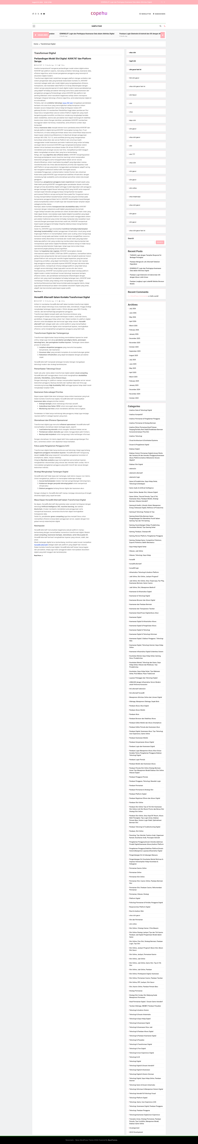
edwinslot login (134, 477)
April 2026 (132, 321)
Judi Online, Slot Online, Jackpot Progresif (143, 576)
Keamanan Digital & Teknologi (139, 630)
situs (131, 112)
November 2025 (134, 343)
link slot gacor (134, 78)
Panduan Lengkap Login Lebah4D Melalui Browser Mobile (159, 34)
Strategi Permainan (135, 991)
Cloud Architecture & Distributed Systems (143, 440)
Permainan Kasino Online (138, 868)
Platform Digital (134, 898)
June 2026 (132, 313)
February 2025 (134, 381)
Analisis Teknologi (135, 436)
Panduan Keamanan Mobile (138, 738)
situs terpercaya (134, 197)
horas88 (132, 559)
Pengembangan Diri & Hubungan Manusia (143, 855)
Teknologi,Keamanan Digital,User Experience (144, 1115)
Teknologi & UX (134, 1057)
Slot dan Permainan (136, 920)
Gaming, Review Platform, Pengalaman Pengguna (146, 536)
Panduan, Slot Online (136, 831)
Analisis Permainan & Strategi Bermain (142, 423)
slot (130, 103)
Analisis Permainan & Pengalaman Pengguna (144, 419)
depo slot (132, 120)
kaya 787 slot (68, 103)
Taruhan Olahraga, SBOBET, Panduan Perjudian (145, 1006)
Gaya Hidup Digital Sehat (137, 547)
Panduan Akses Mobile (137, 710)
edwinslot (132, 469)
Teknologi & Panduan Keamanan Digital (142, 1036)
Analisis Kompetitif (136, 414)
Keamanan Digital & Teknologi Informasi (143, 634)
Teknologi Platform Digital (138, 1098)
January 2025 (133, 385)
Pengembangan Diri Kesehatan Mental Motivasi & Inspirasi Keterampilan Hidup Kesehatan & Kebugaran (146, 861)
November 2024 (134, 394)
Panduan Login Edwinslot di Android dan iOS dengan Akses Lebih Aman (127, 2)
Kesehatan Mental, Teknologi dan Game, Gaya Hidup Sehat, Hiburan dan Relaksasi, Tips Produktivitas (145, 665)
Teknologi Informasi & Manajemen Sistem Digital (146, 1089)
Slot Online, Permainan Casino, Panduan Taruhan (146, 978)
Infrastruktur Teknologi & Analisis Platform (144, 572)
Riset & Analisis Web (136, 911)
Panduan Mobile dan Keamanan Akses (142, 764)
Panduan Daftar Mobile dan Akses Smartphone (145, 723)
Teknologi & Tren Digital (137, 1048)
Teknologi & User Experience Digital (141, 1053)
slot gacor (132, 129)
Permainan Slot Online (137, 877)
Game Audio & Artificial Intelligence (141, 488)
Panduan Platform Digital (137, 794)
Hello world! (154, 296)
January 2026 (133, 334)
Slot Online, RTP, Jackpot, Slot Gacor (141, 982)
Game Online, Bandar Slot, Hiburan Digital (143, 492)
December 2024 (134, 389)
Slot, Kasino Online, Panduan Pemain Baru (143, 987)
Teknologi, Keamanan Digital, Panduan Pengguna (146, 1106)
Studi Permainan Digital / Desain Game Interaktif (146, 1002)
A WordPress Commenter (138, 296)
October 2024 (133, 398)
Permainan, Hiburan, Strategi (139, 894)
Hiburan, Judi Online (136, 551)
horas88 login (134, 568)
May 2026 (132, 317)
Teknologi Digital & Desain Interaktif (141, 1066)
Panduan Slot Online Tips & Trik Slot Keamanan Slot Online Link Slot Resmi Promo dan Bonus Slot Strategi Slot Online (146, 809)
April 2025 (132, 372)
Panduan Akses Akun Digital (139, 706)
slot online (133, 188)
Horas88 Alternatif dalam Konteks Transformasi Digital (62, 297)
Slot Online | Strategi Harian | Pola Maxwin (143, 928)
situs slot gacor (134, 137)
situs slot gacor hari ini (137, 86)
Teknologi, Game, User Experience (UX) (142, 1102)
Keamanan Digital (135, 617)
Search (131, 238)
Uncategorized (134, 1128)
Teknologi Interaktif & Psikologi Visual (142, 1093)
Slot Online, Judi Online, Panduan (140, 969)
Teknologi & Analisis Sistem (139, 1010)
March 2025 (133, 377)
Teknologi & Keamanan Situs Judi (140, 1027)
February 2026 (134, 330)
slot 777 (132, 154)
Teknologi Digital (135, 1061)
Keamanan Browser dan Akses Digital (142, 600)
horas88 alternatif (41, 545)
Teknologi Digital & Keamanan (139, 1070)
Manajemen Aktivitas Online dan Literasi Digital (145, 697)
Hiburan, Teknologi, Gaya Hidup (140, 555)
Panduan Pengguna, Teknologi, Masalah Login (145, 781)
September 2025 (134, 351)
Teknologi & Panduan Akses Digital (141, 1031)
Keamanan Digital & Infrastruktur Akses (142, 621)
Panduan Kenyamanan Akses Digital (141, 742)
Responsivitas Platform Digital (139, 907)
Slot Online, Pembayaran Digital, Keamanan (144, 974)
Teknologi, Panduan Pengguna (139, 1110)
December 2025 (134, 338)
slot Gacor (133, 95)
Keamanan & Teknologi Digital (139, 596)
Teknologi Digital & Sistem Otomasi (141, 1074)
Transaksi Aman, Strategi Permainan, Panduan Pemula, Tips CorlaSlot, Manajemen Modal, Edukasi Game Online (145, 1121)
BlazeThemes (112, 1140)
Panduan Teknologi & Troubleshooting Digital (144, 827)
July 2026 (132, 309)
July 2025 (132, 360)
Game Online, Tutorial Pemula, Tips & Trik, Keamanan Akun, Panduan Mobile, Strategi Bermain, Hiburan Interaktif (143, 499)
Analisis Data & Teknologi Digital (140, 410)
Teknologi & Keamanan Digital (139, 1023)
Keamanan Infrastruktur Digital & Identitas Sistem (146, 652)
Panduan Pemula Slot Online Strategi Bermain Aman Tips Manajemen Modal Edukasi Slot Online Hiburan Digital (146, 770)
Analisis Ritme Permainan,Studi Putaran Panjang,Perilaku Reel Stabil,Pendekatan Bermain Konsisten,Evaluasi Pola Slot (146, 429)
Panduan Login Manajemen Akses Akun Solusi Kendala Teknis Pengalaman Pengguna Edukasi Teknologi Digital (145, 753)
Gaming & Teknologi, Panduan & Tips (141, 512)
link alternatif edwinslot (137, 689)
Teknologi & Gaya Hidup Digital (140, 1019)
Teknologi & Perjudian (136, 1040)
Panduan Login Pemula (137, 760)
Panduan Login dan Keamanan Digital (142, 746)
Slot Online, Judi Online (137, 959)
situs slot (132, 163)
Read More (37, 291)
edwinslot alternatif (136, 473)
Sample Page (97, 26)
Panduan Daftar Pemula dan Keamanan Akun (144, 727)
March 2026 (133, 326)
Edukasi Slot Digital (136, 464)
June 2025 (132, 364)
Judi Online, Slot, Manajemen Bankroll (142, 587)
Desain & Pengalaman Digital (139, 445)
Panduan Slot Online (136, 802)
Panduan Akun (134, 714)
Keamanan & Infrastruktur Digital (140, 592)
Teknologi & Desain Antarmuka (140, 1014)
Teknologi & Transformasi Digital (140, 1044)
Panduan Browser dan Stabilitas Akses (142, 719)
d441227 (39, 65)
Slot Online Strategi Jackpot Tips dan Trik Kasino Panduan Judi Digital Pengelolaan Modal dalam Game (146, 934)
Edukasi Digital (134, 449)
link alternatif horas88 (136, 693)
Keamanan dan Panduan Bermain (140, 604)
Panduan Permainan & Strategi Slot (141, 790)
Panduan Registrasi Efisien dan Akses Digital (144, 798)
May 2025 (132, 368)
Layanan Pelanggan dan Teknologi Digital (143, 678)
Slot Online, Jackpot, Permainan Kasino (142, 954)
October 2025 (133, 347)
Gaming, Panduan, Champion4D (140, 532)
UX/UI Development (136, 1132)
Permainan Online (135, 872)
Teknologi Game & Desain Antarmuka (142, 1085)
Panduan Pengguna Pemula (138, 777)
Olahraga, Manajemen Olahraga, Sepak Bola (144, 701)
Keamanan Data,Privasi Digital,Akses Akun (144, 613)
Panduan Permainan (136, 785)
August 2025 (133, 355)
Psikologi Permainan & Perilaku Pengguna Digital (146, 903)
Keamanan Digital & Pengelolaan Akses (142, 626)
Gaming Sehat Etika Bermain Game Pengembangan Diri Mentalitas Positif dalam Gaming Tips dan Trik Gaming (144, 518)
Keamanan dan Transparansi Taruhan (142, 609)
